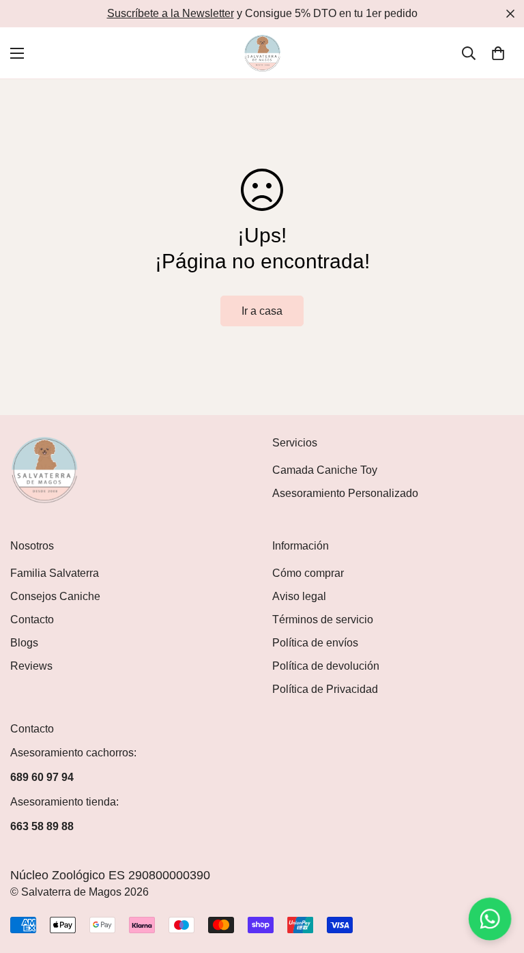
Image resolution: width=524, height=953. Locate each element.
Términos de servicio (322, 619)
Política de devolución (325, 666)
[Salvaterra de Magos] (262, 53)
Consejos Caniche (55, 596)
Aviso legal (299, 596)
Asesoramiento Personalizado (345, 493)
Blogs (24, 643)
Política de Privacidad (325, 689)
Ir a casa (262, 311)
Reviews (31, 666)
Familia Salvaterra (54, 573)
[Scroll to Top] (497, 878)
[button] (498, 53)
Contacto (32, 619)
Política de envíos (315, 643)
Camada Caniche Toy (324, 470)
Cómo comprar (308, 573)
